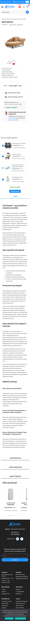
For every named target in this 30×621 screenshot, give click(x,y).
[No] (27, 614)
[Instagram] (21, 538)
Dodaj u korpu (15, 191)
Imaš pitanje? (20, 24)
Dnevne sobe (13, 19)
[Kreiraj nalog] (24, 6)
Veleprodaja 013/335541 (22, 578)
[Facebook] (17, 538)
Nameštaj (8, 19)
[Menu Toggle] (2, 7)
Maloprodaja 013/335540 (22, 576)
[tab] (15, 197)
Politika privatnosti (20, 618)
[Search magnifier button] (27, 12)
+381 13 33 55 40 (13, 118)
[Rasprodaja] (19, 7)
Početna (3, 19)
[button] (20, 104)
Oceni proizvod (12, 24)
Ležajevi (18, 19)
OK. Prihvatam (9, 618)
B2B (27, 2)
